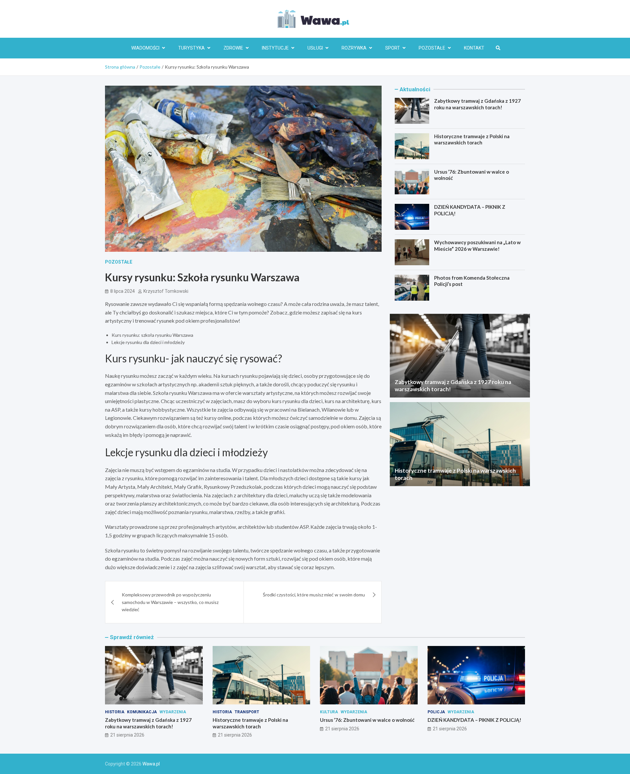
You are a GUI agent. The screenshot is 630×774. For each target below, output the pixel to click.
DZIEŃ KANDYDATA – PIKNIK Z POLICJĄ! (474, 720)
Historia (114, 712)
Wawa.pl (151, 763)
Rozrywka (354, 48)
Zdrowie (233, 48)
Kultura (329, 712)
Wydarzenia (172, 712)
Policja (436, 712)
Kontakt (474, 48)
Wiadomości (145, 48)
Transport (247, 712)
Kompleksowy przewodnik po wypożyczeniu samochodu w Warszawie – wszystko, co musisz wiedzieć (170, 602)
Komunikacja (142, 712)
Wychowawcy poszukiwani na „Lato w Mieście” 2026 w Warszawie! (477, 245)
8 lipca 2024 (122, 291)
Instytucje (275, 48)
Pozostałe (432, 48)
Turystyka (191, 48)
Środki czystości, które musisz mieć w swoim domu (314, 594)
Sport (392, 48)
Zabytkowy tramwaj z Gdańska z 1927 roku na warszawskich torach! (477, 104)
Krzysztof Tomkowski (165, 291)
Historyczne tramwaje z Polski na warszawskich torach (472, 139)
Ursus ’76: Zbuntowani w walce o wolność (367, 720)
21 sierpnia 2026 (127, 735)
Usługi (315, 48)
